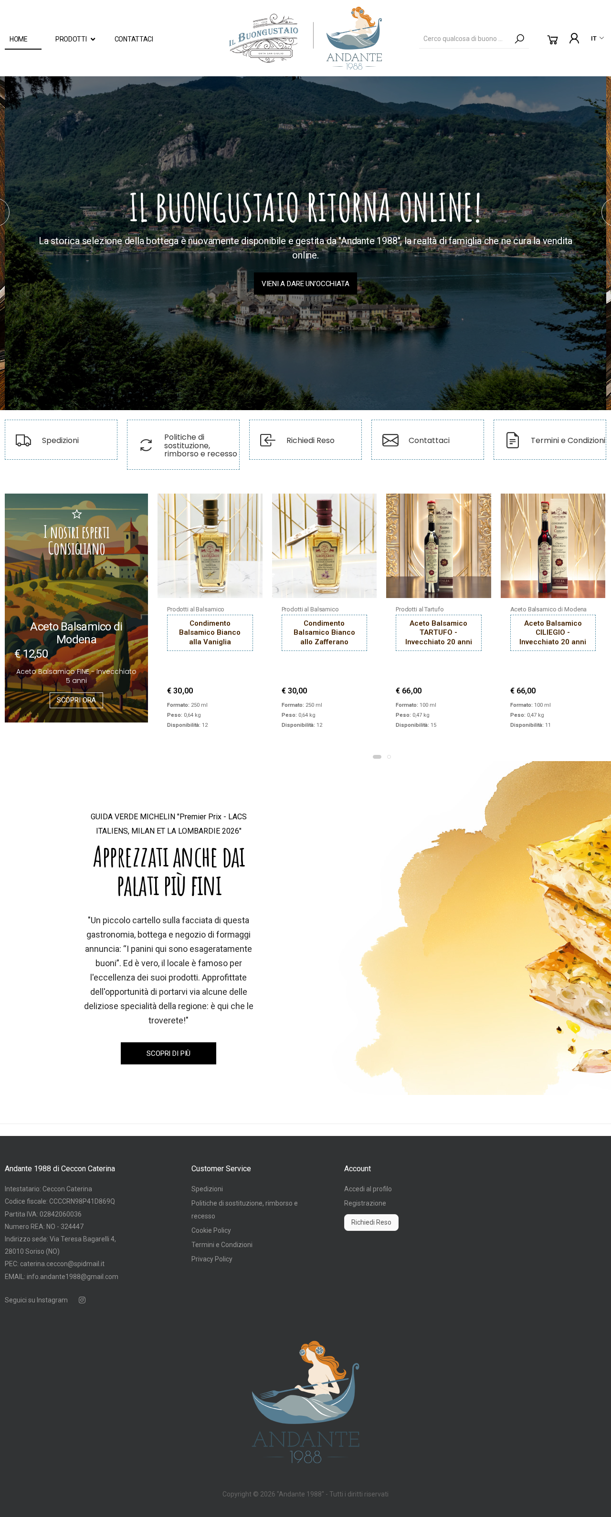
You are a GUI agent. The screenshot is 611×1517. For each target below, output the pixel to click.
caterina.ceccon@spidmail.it (62, 1264)
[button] (553, 40)
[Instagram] (82, 1300)
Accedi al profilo (368, 1189)
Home (19, 39)
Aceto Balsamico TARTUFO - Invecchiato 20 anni (438, 632)
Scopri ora (76, 700)
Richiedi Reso (371, 1222)
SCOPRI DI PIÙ (168, 1053)
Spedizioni (207, 1189)
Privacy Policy (211, 1259)
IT (594, 38)
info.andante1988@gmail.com (72, 1276)
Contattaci (134, 39)
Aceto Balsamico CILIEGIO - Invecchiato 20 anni (552, 632)
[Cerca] (519, 39)
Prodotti (71, 39)
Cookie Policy (211, 1230)
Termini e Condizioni (222, 1245)
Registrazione (365, 1203)
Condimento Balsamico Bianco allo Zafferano (324, 632)
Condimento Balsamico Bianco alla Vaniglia (210, 632)
